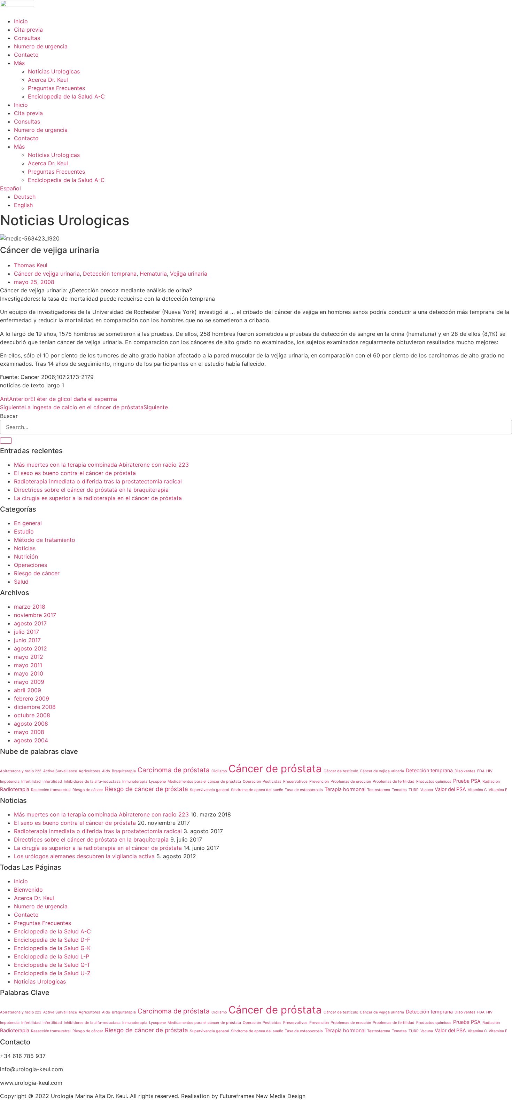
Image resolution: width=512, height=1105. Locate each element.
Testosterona (378, 790)
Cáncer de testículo (341, 771)
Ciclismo (219, 771)
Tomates (399, 790)
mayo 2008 (29, 731)
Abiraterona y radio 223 (20, 771)
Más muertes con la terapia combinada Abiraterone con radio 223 (101, 464)
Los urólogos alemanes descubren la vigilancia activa (84, 856)
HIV (489, 771)
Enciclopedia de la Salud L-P (51, 956)
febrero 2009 (31, 698)
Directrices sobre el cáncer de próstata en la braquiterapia (91, 489)
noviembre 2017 (35, 614)
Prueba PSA (467, 781)
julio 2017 (26, 631)
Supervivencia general (209, 790)
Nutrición (26, 556)
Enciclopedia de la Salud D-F (52, 939)
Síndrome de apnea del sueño (257, 790)
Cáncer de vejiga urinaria (47, 273)
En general (28, 523)
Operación (252, 781)
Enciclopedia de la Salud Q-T (52, 964)
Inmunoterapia (134, 781)
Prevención (319, 781)
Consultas (27, 37)
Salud (21, 581)
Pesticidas (272, 781)
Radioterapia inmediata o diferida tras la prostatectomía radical (98, 481)
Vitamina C (477, 790)
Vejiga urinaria (188, 273)
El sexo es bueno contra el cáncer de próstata (75, 472)
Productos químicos (433, 781)
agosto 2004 (31, 740)
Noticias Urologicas (54, 71)
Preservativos (295, 781)
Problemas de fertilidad (393, 781)
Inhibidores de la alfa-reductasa (92, 781)
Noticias (25, 548)
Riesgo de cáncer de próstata (146, 789)
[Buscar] (6, 440)
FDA (480, 771)
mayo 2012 (28, 656)
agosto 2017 (30, 623)
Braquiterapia (124, 771)
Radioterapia (14, 789)
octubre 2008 (32, 715)
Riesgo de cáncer (37, 573)
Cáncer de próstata (275, 769)
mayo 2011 (28, 665)
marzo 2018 (29, 606)
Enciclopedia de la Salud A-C (66, 96)
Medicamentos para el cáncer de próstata (204, 781)
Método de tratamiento (44, 539)
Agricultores (89, 771)
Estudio (24, 531)
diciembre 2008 (35, 706)
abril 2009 (27, 690)
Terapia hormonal (345, 789)
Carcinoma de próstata (174, 770)
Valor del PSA (450, 789)
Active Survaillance (60, 771)
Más (19, 63)
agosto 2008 (31, 723)
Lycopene (157, 781)
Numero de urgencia (41, 46)
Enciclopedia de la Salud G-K (52, 948)
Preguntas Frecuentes (56, 88)
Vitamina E (498, 790)
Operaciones (30, 564)
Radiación (491, 781)
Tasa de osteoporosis (304, 790)
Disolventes (465, 771)
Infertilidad (31, 781)
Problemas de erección (351, 781)
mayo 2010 (28, 673)
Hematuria (153, 273)
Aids (106, 771)
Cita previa (28, 29)
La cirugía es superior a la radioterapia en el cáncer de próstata (98, 498)
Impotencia (10, 781)
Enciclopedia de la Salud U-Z (52, 973)
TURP (414, 790)
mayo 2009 (29, 681)
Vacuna (426, 790)
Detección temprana (110, 273)
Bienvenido (28, 889)
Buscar (9, 416)
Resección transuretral (51, 790)
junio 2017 (27, 640)
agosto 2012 (30, 648)
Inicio (21, 21)
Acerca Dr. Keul (48, 79)
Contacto (26, 54)
